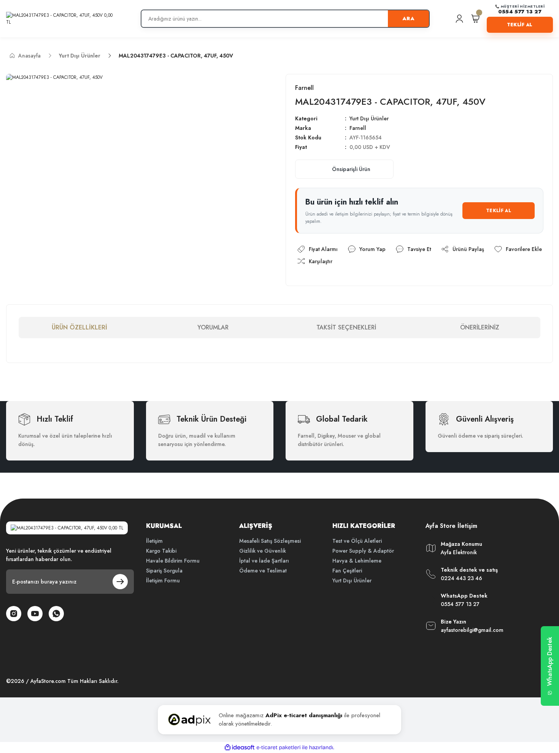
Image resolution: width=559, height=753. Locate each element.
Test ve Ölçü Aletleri (357, 541)
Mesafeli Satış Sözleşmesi (270, 541)
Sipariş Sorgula (164, 570)
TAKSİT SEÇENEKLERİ (346, 327)
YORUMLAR (213, 327)
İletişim (154, 541)
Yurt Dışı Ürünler (369, 118)
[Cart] (475, 18)
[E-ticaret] (278, 747)
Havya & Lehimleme (356, 560)
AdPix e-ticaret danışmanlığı (303, 715)
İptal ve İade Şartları (264, 560)
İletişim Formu (163, 580)
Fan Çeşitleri (347, 570)
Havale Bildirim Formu (173, 560)
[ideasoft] (239, 747)
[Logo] (61, 19)
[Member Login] (459, 18)
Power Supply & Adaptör (363, 551)
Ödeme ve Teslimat (263, 570)
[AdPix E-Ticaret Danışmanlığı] (189, 719)
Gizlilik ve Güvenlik (262, 551)
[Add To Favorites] (517, 249)
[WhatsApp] (56, 613)
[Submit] (120, 581)
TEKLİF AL (519, 24)
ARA (408, 18)
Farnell (357, 128)
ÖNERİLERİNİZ (479, 327)
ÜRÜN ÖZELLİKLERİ (79, 327)
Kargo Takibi (161, 551)
